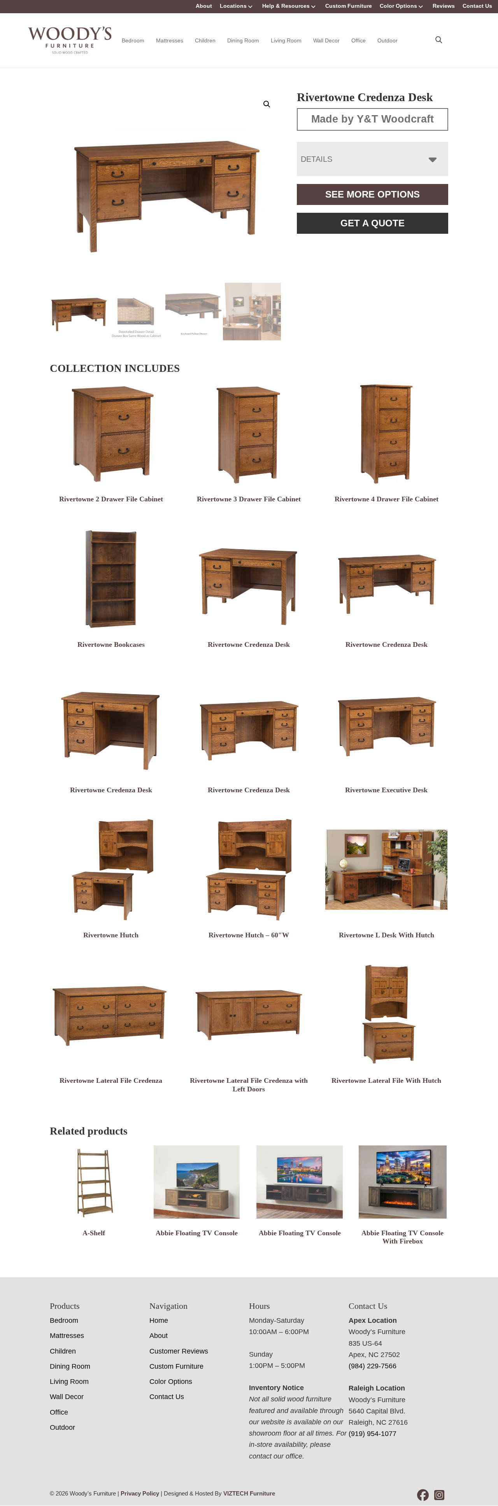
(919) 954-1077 (372, 1434)
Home (158, 1320)
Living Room (286, 40)
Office (358, 40)
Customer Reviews (178, 1351)
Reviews (444, 6)
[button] (267, 104)
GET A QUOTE (372, 223)
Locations (233, 6)
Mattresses (169, 40)
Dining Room (243, 40)
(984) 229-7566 (372, 1366)
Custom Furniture (348, 6)
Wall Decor (326, 40)
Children (205, 40)
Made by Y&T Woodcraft (372, 119)
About (204, 6)
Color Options (398, 6)
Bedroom (133, 40)
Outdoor (387, 40)
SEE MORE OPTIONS (372, 194)
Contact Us (477, 6)
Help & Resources (286, 6)
